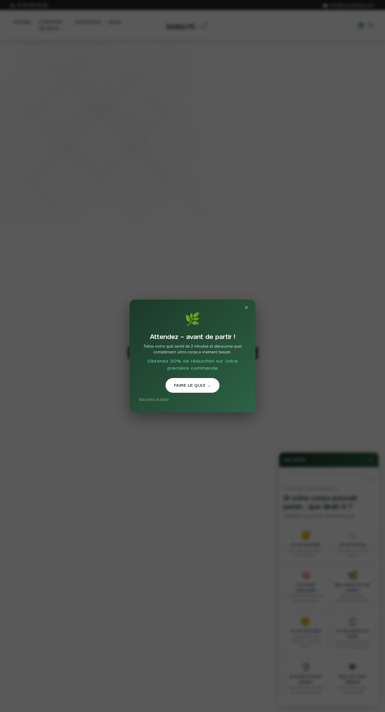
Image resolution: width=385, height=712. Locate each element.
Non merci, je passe (154, 399)
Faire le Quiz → (192, 385)
